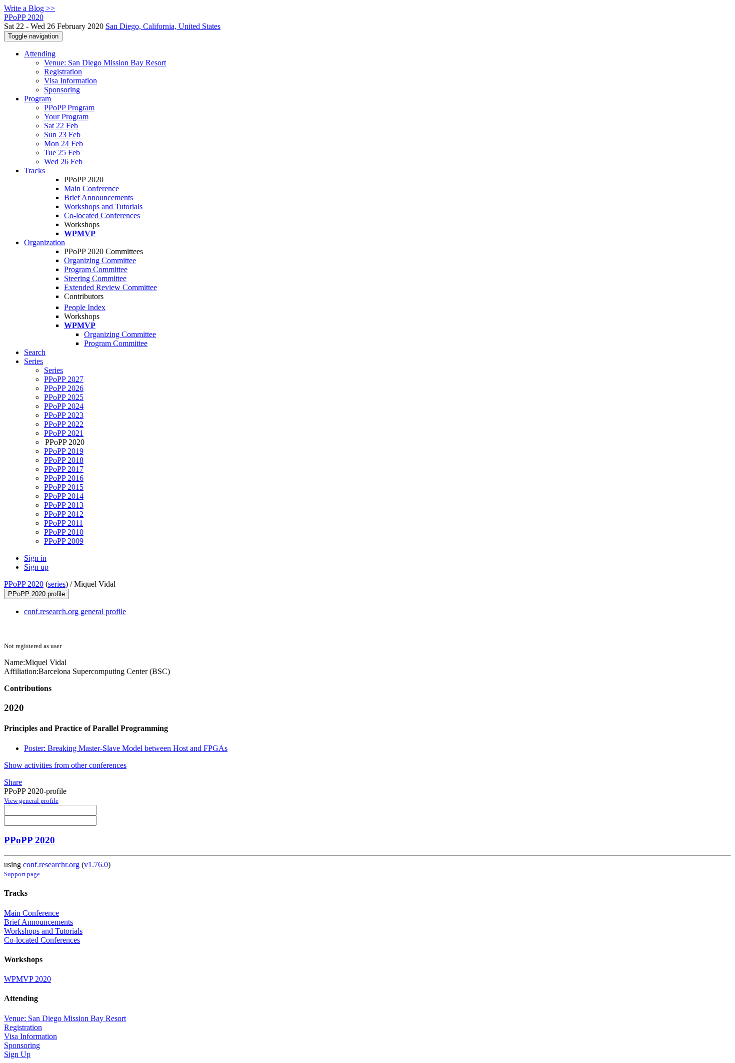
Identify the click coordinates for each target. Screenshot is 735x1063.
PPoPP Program (69, 107)
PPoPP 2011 (63, 523)
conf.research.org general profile (75, 611)
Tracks (34, 170)
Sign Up (17, 1054)
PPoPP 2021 (64, 433)
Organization (44, 242)
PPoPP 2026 (64, 388)
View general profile (31, 800)
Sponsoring (62, 89)
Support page (22, 874)
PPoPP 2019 (64, 451)
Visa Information (70, 80)
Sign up (36, 567)
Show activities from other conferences (65, 765)
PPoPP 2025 (64, 397)
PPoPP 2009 (64, 541)
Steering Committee (95, 278)
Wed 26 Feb (63, 161)
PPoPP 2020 (24, 584)
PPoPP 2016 (64, 478)
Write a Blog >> (29, 8)
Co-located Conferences (102, 215)
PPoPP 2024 (64, 406)
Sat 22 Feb (61, 125)
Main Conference (91, 188)
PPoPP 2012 (64, 514)
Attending (40, 53)
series (57, 584)
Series (53, 370)
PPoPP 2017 (64, 469)
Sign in (35, 558)
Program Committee (96, 269)
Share (13, 782)
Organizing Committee (100, 260)
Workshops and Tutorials (103, 206)
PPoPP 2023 (64, 415)
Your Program (66, 116)
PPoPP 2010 (64, 532)
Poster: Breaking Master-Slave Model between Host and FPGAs (126, 748)
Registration (63, 71)
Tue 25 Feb (62, 152)
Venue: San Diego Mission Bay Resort (105, 62)
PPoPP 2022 (64, 424)
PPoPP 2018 (64, 460)
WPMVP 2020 (27, 979)
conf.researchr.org (51, 864)
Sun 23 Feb (62, 134)
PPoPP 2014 (64, 496)
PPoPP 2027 (64, 379)
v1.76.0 (96, 864)
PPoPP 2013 (64, 505)
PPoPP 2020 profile (36, 594)
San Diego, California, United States (163, 26)
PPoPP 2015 (64, 487)
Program (37, 98)
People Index (85, 307)
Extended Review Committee (110, 287)
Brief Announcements (98, 197)
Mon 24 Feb (63, 143)
